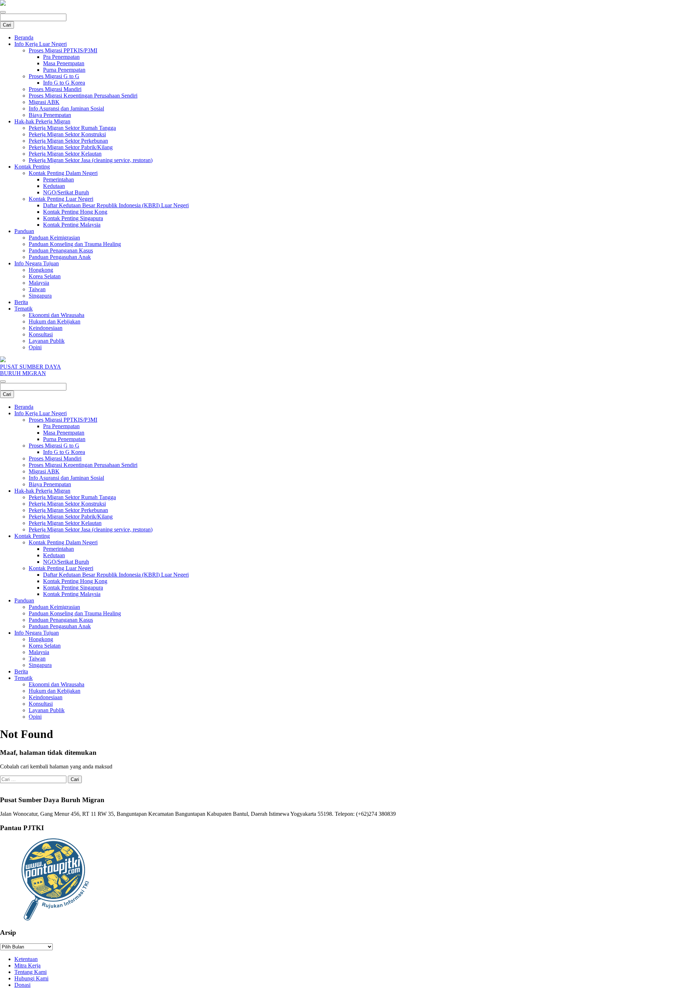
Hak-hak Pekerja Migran (42, 121)
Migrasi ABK (44, 102)
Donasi (22, 985)
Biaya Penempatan (50, 115)
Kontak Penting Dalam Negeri (63, 173)
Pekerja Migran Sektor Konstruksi (67, 134)
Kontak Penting (32, 167)
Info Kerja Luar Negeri (40, 44)
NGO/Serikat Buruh (66, 192)
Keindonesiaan (45, 328)
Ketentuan (26, 959)
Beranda (23, 37)
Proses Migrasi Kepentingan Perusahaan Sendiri (83, 96)
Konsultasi (41, 334)
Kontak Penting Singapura (73, 218)
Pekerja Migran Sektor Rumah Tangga (72, 128)
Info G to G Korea (64, 83)
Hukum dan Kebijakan (54, 321)
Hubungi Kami (31, 978)
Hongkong (41, 270)
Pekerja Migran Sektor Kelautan (65, 154)
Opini (35, 347)
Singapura (40, 296)
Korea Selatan (45, 276)
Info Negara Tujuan (36, 263)
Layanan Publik (47, 341)
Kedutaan (54, 186)
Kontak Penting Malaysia (71, 225)
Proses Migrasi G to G (54, 76)
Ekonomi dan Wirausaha (56, 315)
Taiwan (37, 289)
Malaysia (39, 283)
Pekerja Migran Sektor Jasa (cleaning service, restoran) (91, 160)
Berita (21, 302)
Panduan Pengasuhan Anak (60, 257)
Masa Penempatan (63, 63)
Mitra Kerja (27, 965)
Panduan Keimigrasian (54, 238)
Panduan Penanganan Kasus (61, 250)
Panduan (24, 231)
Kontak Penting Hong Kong (75, 212)
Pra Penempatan (61, 57)
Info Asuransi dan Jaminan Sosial (66, 108)
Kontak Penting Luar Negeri (61, 199)
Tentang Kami (30, 972)
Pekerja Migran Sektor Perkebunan (68, 141)
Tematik (23, 309)
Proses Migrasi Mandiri (55, 89)
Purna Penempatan (64, 70)
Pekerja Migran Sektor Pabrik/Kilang (71, 147)
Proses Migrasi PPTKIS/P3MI (63, 50)
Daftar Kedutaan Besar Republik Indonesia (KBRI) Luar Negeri (116, 205)
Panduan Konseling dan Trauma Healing (75, 244)
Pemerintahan (58, 179)
